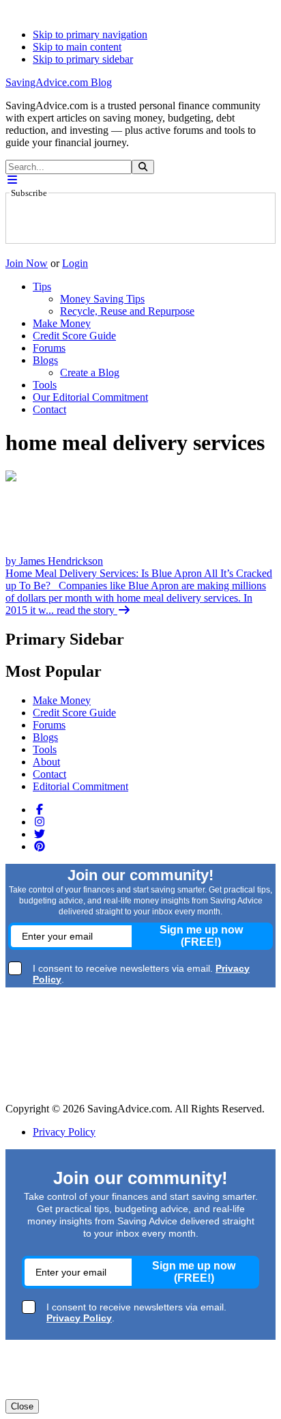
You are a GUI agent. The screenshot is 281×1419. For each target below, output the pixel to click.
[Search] (143, 167)
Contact (49, 774)
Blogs (45, 737)
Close (22, 1406)
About (46, 762)
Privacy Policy (64, 1132)
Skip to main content (77, 47)
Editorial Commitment (80, 786)
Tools (45, 749)
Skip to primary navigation (90, 34)
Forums (49, 725)
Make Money (62, 700)
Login (75, 263)
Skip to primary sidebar (83, 59)
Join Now (26, 263)
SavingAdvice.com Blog (58, 82)
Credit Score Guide (74, 712)
